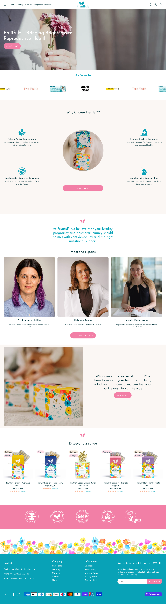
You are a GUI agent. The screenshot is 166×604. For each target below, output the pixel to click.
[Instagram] (18, 594)
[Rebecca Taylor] (83, 287)
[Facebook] (13, 594)
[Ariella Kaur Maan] (136, 287)
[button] (5, 4)
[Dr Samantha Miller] (29, 287)
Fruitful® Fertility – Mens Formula (50, 483)
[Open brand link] (142, 89)
